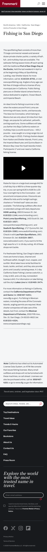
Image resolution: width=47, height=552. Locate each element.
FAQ (5, 454)
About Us (7, 442)
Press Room (9, 460)
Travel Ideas (9, 418)
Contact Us (8, 448)
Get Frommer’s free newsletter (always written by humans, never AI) (23, 11)
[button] (43, 4)
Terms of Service (9, 541)
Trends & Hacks (10, 424)
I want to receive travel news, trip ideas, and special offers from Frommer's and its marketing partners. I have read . (24, 507)
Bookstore (8, 436)
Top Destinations (11, 412)
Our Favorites (9, 430)
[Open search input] (38, 3)
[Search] (40, 403)
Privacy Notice (8, 536)
